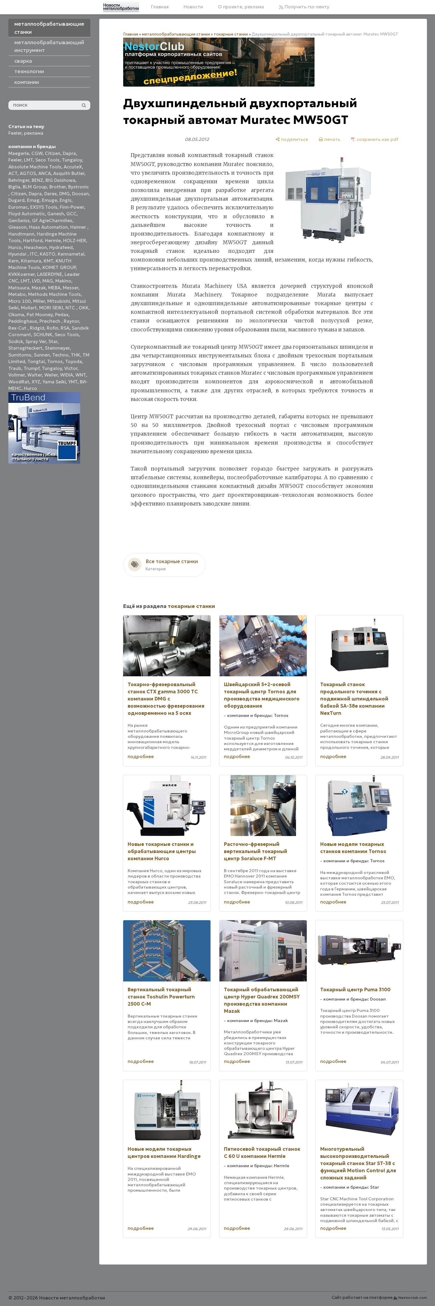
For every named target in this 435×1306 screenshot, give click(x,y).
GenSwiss (19, 220)
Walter (34, 375)
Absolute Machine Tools (34, 167)
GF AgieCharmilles (52, 220)
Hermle (53, 240)
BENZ (37, 180)
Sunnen (42, 355)
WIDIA (66, 375)
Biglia (14, 187)
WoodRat (18, 382)
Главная (160, 7)
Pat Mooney (40, 314)
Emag (33, 200)
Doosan (80, 193)
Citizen (52, 153)
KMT (48, 261)
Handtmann (21, 234)
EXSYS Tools (43, 207)
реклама (33, 133)
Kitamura (31, 261)
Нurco (30, 388)
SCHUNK (42, 334)
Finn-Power (72, 207)
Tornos (55, 361)
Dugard (16, 200)
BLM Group (35, 187)
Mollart (29, 308)
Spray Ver (35, 341)
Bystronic (78, 187)
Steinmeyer (57, 348)
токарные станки (231, 34)
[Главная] (121, 6)
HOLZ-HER (74, 240)
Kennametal (71, 254)
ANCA (44, 173)
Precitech (50, 321)
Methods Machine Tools (54, 294)
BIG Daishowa (60, 180)
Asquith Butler (68, 173)
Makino (63, 281)
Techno (60, 355)
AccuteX (73, 167)
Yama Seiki (54, 382)
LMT (28, 160)
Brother (57, 187)
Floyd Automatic (26, 213)
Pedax (61, 314)
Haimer (78, 227)
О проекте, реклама (241, 7)
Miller (39, 301)
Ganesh (55, 213)
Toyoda (73, 361)
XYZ (36, 382)
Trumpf (31, 368)
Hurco (15, 247)
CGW (36, 153)
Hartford (32, 240)
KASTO (47, 254)
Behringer (18, 180)
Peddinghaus (22, 321)
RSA (65, 328)
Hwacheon (35, 247)
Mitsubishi (58, 301)
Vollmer (16, 375)
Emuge (49, 200)
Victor (70, 368)
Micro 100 (19, 301)
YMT (72, 382)
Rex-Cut (18, 328)
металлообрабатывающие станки (176, 34)
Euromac (18, 207)
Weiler (51, 375)
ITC (33, 254)
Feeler (15, 133)
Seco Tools (47, 160)
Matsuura (18, 288)
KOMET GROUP (59, 267)
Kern (13, 261)
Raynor (71, 321)
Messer (70, 288)
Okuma (16, 314)
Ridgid (37, 328)
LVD (36, 281)
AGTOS (28, 173)
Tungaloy (72, 160)
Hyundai (18, 254)
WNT (80, 375)
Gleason (17, 227)
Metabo (17, 294)
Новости (193, 7)
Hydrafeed (61, 247)
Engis (65, 200)
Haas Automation (48, 227)
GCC (71, 213)
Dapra (69, 153)
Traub (14, 368)
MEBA (54, 288)
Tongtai (36, 361)
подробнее (141, 756)
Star (52, 341)
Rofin (52, 328)
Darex (50, 193)
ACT (12, 173)
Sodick (15, 341)
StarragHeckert (25, 348)
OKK (83, 308)
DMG (64, 193)
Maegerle (18, 153)
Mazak (39, 288)
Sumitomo (19, 355)
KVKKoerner (21, 274)
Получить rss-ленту (306, 7)
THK (75, 355)
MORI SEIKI (51, 308)
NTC (70, 308)
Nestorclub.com (413, 1297)
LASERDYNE (49, 274)
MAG (47, 281)
